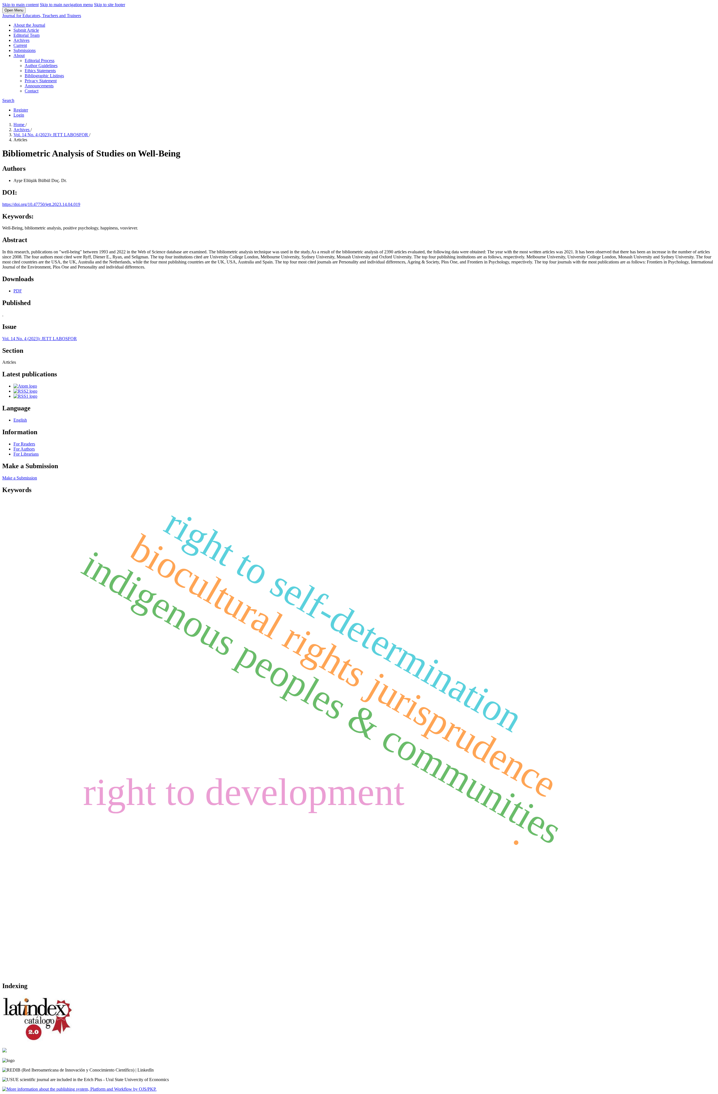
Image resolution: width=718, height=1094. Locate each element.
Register (20, 110)
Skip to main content (20, 4)
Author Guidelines (41, 65)
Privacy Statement (41, 80)
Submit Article (26, 30)
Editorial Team (26, 35)
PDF (17, 290)
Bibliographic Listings (44, 75)
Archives (21, 40)
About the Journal (29, 25)
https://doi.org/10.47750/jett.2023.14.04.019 (41, 204)
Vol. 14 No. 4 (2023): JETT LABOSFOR (51, 134)
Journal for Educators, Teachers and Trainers (41, 15)
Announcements (39, 85)
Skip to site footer (109, 4)
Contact (31, 90)
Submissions (24, 50)
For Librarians (26, 454)
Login (18, 115)
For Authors (24, 449)
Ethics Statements (40, 70)
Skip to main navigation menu (66, 4)
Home (19, 124)
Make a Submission (19, 478)
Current (20, 45)
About (19, 55)
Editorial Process (39, 60)
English (20, 420)
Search (8, 100)
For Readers (24, 444)
